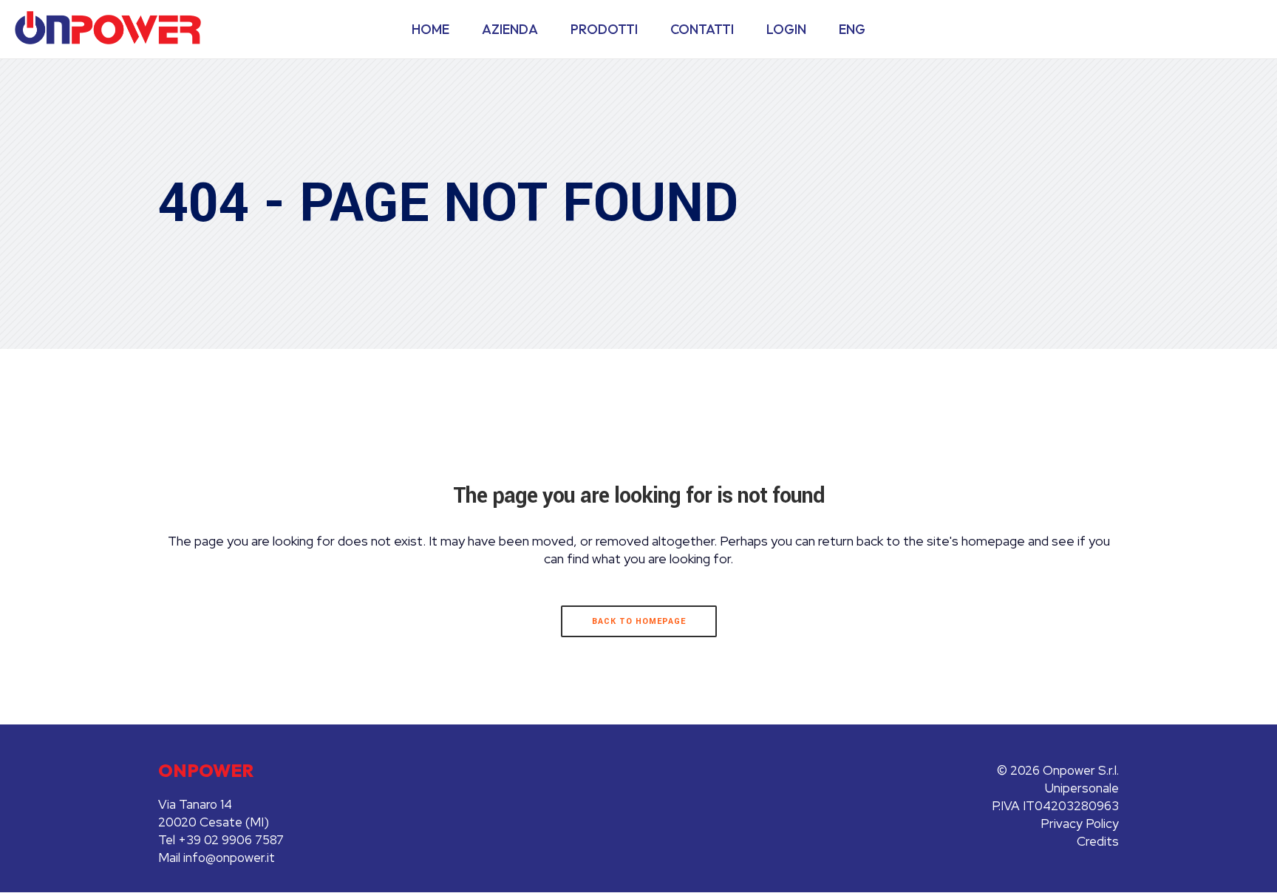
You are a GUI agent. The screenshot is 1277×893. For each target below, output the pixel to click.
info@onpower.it (229, 857)
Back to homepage (639, 621)
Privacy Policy (1080, 823)
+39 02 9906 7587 (231, 840)
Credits (1098, 841)
